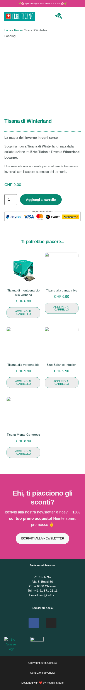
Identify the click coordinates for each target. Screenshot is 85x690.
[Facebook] (34, 623)
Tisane (18, 30)
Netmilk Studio (55, 682)
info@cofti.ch (47, 595)
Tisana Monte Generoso (23, 434)
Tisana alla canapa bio (61, 290)
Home (8, 30)
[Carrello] (69, 15)
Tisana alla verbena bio (23, 364)
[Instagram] (51, 623)
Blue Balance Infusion (61, 364)
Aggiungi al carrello (41, 199)
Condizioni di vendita (42, 672)
